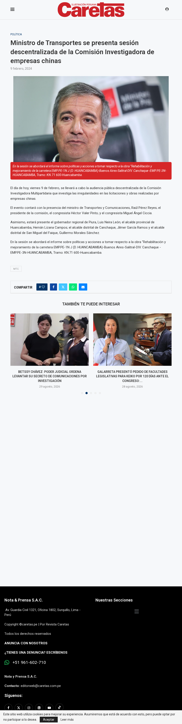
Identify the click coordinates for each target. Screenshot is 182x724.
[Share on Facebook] (53, 287)
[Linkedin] (39, 708)
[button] (16, 353)
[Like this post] (43, 287)
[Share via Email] (83, 287)
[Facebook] (9, 708)
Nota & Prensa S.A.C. (23, 600)
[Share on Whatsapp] (73, 287)
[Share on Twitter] (63, 287)
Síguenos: (13, 695)
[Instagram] (29, 708)
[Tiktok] (59, 708)
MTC (16, 268)
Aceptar (48, 719)
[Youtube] (49, 708)
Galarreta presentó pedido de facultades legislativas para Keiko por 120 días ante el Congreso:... (132, 376)
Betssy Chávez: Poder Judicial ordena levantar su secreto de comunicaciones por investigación (49, 376)
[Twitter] (19, 708)
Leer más (67, 719)
